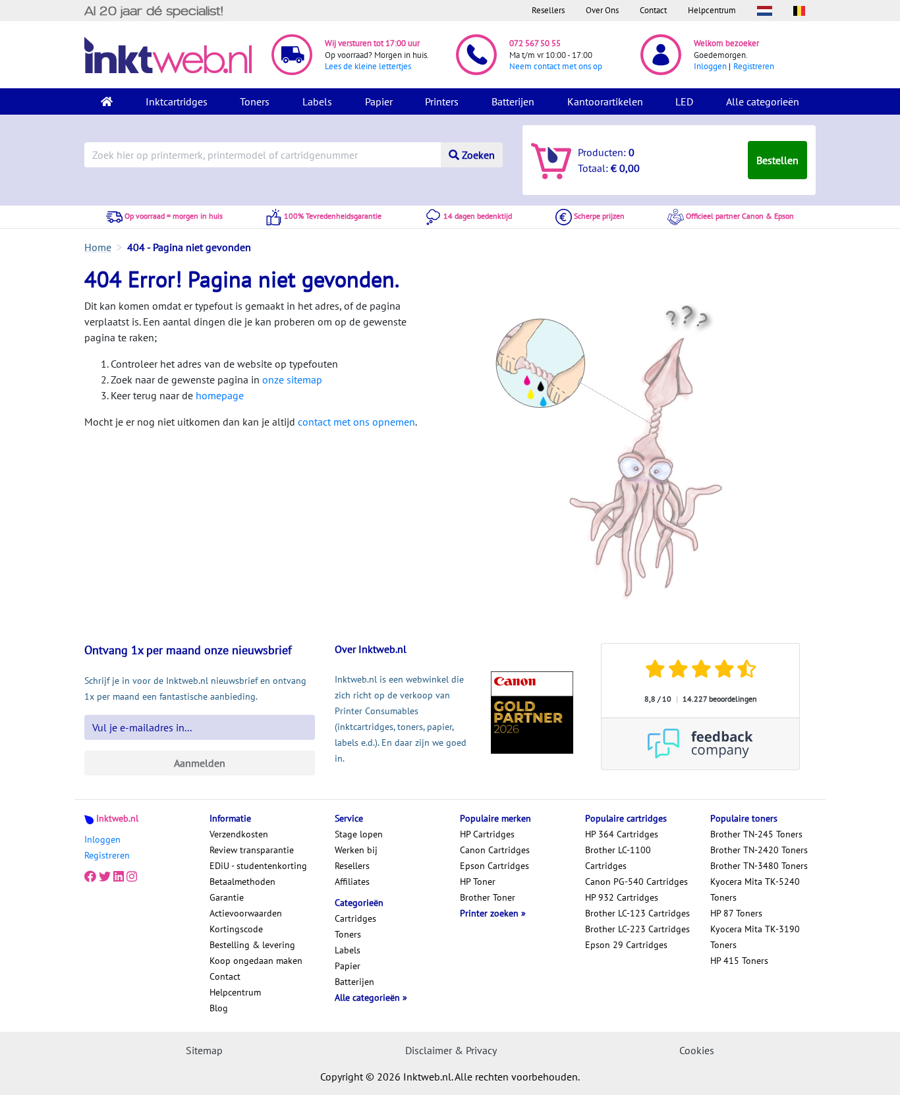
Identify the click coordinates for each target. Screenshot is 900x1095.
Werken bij (356, 850)
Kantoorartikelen (605, 101)
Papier (379, 101)
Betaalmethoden (242, 881)
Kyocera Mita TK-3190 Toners (755, 937)
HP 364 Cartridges (621, 834)
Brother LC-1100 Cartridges (618, 858)
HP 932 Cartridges (621, 897)
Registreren (753, 66)
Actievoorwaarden (246, 913)
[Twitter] (105, 876)
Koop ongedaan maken (256, 961)
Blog (219, 1008)
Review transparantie (252, 850)
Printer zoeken (490, 913)
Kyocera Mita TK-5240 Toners (755, 889)
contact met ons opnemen (356, 421)
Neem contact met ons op (555, 66)
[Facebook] (90, 876)
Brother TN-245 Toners (756, 834)
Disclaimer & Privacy (451, 1050)
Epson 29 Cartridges (626, 945)
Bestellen (777, 160)
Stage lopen (359, 834)
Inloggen (710, 66)
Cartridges (355, 918)
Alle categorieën (762, 101)
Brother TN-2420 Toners (759, 850)
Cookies (696, 1050)
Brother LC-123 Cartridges (637, 913)
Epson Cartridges (494, 866)
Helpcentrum (712, 10)
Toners (254, 101)
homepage (220, 395)
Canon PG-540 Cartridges (636, 881)
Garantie (227, 897)
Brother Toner (487, 897)
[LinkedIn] (118, 876)
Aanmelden (199, 763)
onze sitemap (292, 379)
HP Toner (477, 881)
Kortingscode (236, 929)
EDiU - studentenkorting (258, 866)
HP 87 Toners (736, 913)
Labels (317, 101)
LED (684, 101)
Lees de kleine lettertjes (368, 66)
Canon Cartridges (495, 850)
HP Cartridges (487, 834)
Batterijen (513, 101)
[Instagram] (132, 876)
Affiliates (352, 881)
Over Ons (602, 10)
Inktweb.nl (117, 818)
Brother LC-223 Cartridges (637, 929)
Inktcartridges (177, 101)
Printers (442, 101)
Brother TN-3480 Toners (759, 866)
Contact (653, 10)
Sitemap (204, 1050)
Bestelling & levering (252, 945)
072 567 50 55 (535, 43)
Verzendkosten (239, 834)
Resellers (548, 10)
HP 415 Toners (739, 961)
